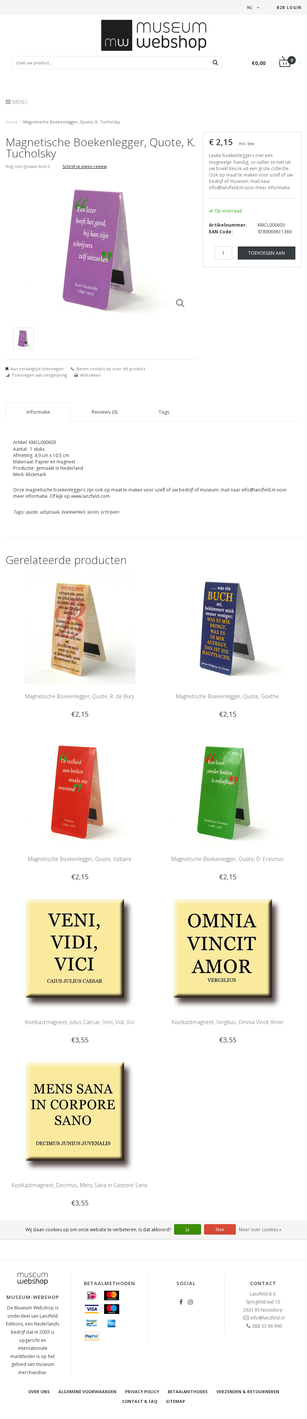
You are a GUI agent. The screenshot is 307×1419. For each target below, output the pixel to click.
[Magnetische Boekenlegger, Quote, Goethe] (227, 628)
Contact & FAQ (139, 1401)
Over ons (39, 1391)
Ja (187, 1229)
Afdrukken (90, 375)
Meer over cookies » (260, 1229)
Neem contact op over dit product (110, 368)
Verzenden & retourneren (247, 1391)
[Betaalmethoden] (91, 1295)
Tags (164, 411)
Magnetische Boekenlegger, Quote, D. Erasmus (227, 858)
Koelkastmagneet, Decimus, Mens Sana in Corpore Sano (80, 1185)
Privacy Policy (142, 1391)
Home (12, 122)
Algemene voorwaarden (87, 1391)
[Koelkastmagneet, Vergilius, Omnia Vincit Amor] (227, 954)
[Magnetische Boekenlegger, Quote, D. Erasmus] (227, 791)
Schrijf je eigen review (85, 166)
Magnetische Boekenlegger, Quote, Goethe (227, 696)
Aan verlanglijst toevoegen (37, 368)
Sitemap (175, 1401)
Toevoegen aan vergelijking (39, 375)
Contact (263, 1283)
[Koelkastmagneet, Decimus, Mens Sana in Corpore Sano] (79, 1117)
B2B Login (289, 7)
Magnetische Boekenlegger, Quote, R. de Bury (79, 696)
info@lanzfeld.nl (267, 1318)
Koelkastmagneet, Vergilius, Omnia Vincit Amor (227, 1022)
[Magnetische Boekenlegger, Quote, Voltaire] (79, 791)
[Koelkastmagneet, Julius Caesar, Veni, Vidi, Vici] (79, 954)
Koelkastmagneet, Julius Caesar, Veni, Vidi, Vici (79, 1022)
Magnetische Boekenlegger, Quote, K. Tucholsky (71, 122)
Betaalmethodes (188, 1391)
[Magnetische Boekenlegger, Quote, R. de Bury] (79, 628)
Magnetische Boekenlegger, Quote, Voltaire (79, 858)
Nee (220, 1229)
